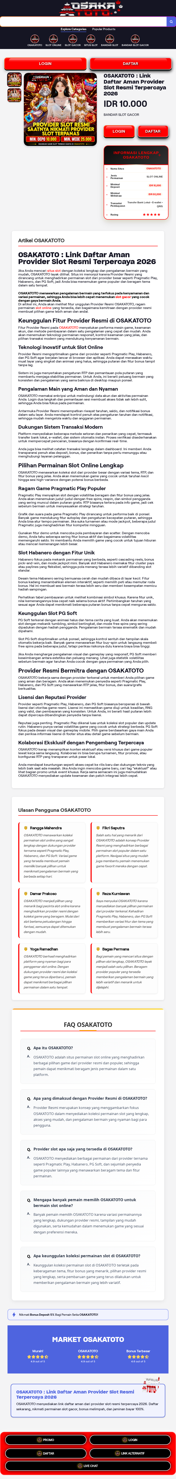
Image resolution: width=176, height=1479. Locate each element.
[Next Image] (93, 110)
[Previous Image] (27, 110)
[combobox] (83, 21)
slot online (44, 308)
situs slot (54, 270)
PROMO (48, 1440)
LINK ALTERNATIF (133, 1451)
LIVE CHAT (91, 1464)
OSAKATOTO (68, 327)
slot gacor (123, 297)
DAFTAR (130, 63)
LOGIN (45, 63)
